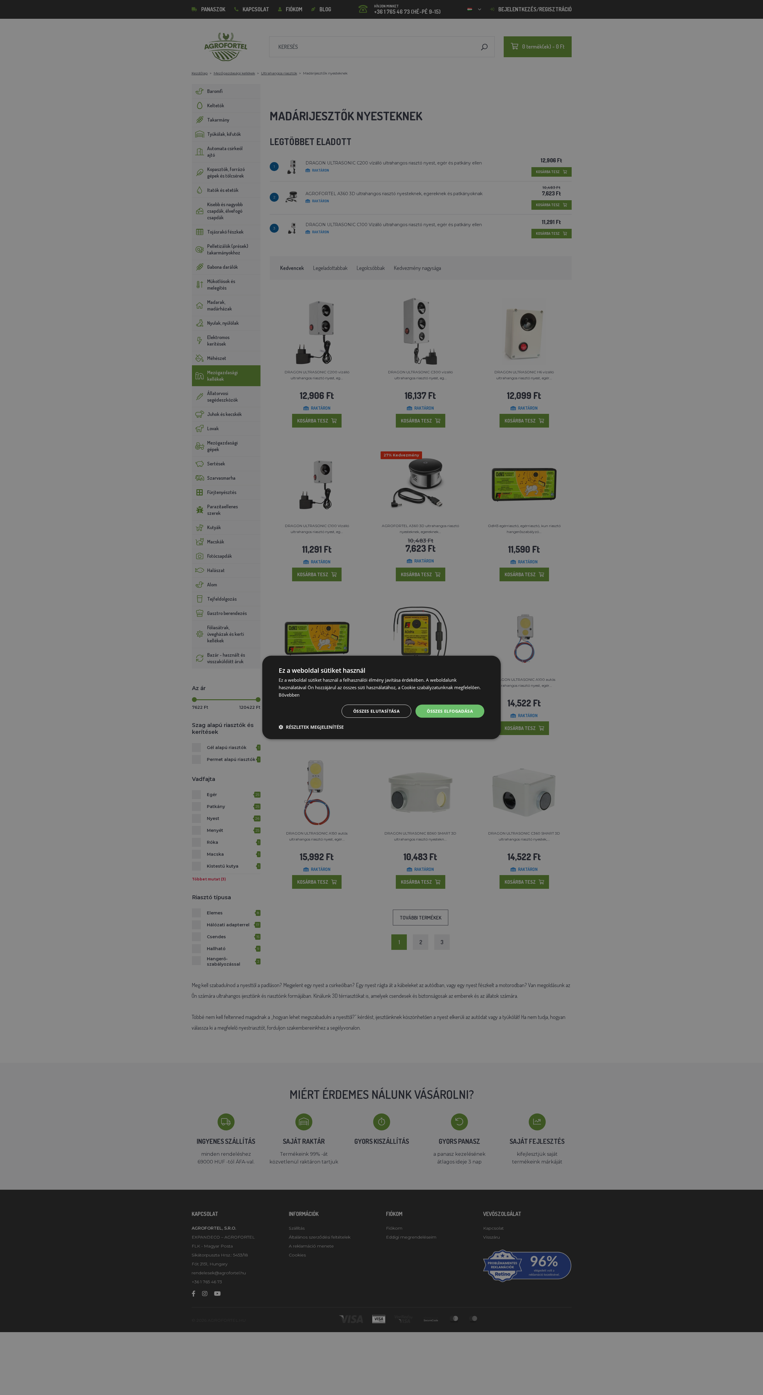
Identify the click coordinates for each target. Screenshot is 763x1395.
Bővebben (289, 695)
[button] (311, 727)
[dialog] (381, 697)
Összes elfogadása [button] (450, 711)
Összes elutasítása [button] (376, 711)
